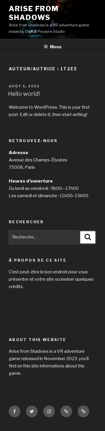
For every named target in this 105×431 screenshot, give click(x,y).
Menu (56, 46)
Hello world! (24, 93)
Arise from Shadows (34, 13)
